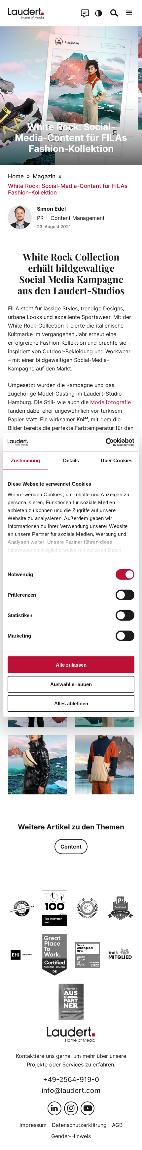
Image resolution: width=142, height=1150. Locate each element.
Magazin (44, 176)
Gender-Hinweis (71, 1136)
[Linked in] (54, 1108)
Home (16, 176)
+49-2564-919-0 (71, 1079)
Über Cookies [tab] (116, 460)
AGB (117, 1125)
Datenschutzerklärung (79, 1125)
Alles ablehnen (71, 703)
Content (71, 846)
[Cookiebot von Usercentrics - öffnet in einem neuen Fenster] (105, 442)
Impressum (33, 1125)
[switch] (125, 595)
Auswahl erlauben (71, 684)
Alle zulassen (71, 665)
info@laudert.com (71, 1090)
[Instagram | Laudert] (71, 1108)
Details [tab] (71, 460)
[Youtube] (87, 1108)
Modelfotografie (110, 402)
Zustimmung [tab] (25, 460)
